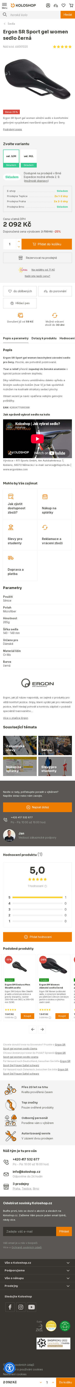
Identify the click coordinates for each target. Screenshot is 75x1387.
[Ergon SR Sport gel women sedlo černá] (37, 79)
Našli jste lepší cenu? (37, 276)
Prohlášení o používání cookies (23, 1369)
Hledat (68, 14)
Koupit (29, 1016)
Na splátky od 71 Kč (43, 269)
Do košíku (65, 1382)
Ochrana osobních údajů (18, 1364)
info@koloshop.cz (26, 1172)
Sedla (11, 23)
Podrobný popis (12, 129)
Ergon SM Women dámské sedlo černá (18, 986)
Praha (16, 1188)
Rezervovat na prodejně (41, 257)
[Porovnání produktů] (55, 5)
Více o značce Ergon (15, 717)
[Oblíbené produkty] (63, 5)
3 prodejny (21, 1184)
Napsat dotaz (40, 807)
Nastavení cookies (15, 1374)
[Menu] (4, 5)
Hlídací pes (23, 303)
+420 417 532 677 (22, 817)
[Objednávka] (71, 5)
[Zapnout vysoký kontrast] (9, 1368)
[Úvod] (23, 5)
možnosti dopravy (36, 180)
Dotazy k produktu (44, 338)
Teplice (26, 1188)
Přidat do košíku (49, 244)
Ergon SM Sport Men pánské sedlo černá (52, 986)
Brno (36, 1188)
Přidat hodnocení (41, 936)
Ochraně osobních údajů (27, 1247)
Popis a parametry (15, 338)
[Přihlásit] (48, 5)
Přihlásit (64, 1231)
